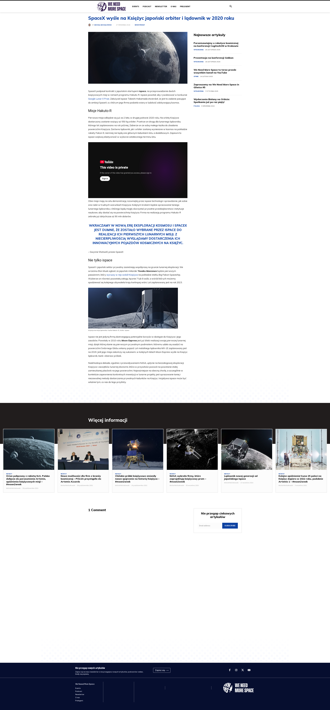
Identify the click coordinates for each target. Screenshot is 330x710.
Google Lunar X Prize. (99, 98)
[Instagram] (236, 670)
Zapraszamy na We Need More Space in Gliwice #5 (216, 86)
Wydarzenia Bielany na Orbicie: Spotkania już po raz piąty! (212, 101)
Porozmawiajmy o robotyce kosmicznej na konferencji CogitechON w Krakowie (216, 44)
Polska (197, 106)
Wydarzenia (199, 50)
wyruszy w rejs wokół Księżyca (122, 274)
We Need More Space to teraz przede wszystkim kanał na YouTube (215, 71)
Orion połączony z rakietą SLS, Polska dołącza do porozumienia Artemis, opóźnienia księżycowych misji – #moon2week (28, 480)
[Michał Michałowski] (90, 25)
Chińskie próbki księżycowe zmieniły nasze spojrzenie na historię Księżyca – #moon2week (137, 478)
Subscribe (230, 526)
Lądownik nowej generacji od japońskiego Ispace (241, 477)
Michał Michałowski (103, 25)
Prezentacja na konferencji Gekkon (213, 57)
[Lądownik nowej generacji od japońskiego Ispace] (246, 449)
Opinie (196, 76)
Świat (142, 25)
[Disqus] (137, 547)
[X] (242, 670)
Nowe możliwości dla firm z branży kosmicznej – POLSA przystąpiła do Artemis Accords (81, 478)
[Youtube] (249, 670)
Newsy (137, 25)
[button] (231, 6)
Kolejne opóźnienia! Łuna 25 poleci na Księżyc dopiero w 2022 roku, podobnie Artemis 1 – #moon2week (301, 478)
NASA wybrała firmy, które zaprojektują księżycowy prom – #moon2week (188, 478)
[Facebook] (229, 670)
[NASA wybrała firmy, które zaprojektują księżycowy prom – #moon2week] (192, 449)
